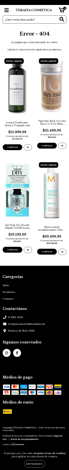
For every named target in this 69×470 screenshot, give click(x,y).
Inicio (6, 285)
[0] (62, 11)
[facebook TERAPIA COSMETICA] (17, 353)
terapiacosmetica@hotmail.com (26, 324)
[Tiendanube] (14, 445)
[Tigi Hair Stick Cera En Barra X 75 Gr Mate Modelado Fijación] (62, 146)
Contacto (8, 298)
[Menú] (7, 10)
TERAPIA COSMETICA (34, 10)
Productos (9, 292)
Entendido (34, 464)
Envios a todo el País (34, 2)
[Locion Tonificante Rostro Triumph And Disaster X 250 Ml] (28, 147)
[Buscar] (62, 19)
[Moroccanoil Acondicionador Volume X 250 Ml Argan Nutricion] (62, 252)
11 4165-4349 (15, 317)
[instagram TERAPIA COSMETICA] (7, 353)
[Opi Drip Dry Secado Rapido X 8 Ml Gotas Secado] (28, 250)
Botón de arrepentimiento (25, 439)
